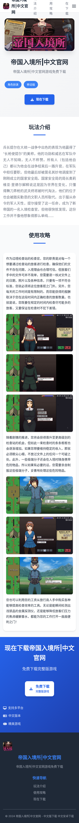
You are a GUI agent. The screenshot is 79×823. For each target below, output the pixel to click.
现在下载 (42, 99)
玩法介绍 (39, 786)
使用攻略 (39, 792)
